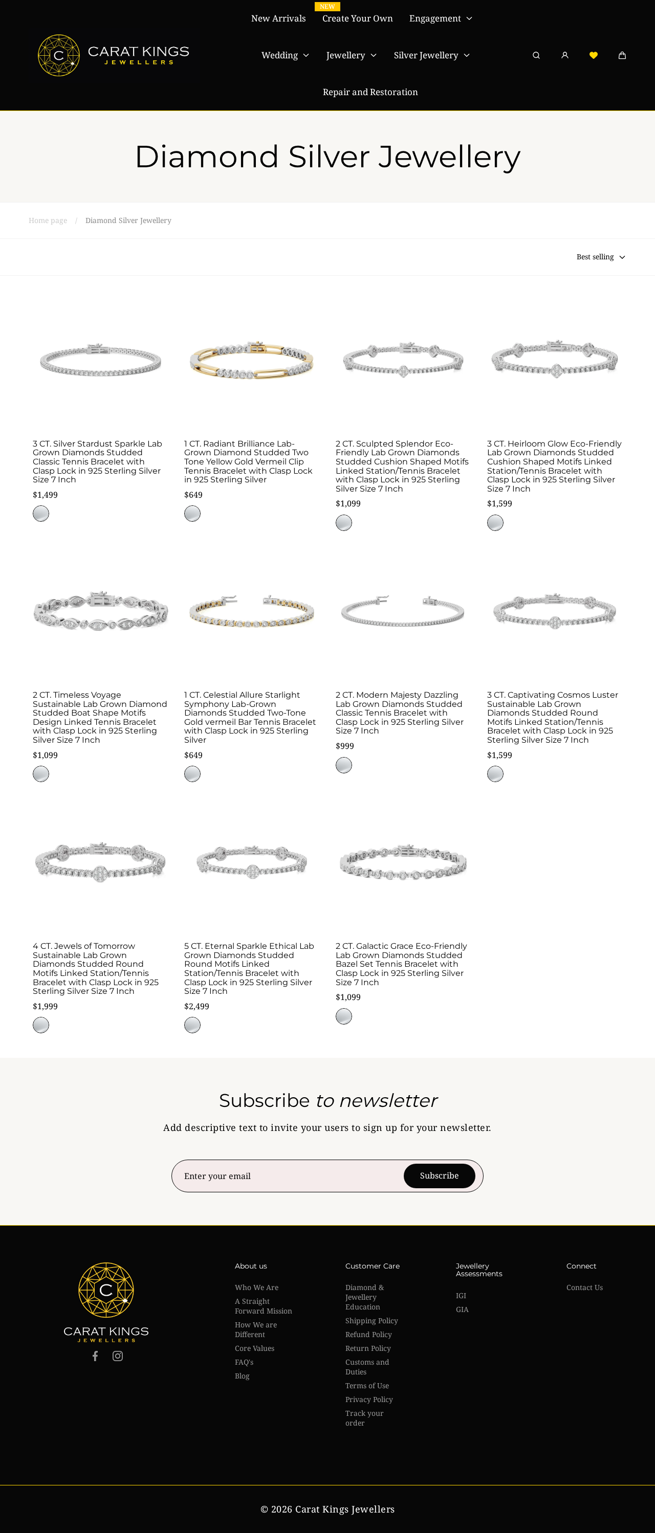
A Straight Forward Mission (263, 1306)
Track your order (364, 1418)
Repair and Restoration (370, 92)
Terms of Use (367, 1385)
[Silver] (41, 513)
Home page (48, 220)
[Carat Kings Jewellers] (114, 55)
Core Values (254, 1348)
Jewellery (345, 55)
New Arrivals (278, 18)
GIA (462, 1309)
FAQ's (244, 1362)
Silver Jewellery (426, 55)
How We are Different (256, 1329)
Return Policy (368, 1348)
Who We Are (256, 1287)
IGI (461, 1295)
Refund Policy (368, 1334)
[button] (622, 55)
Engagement (435, 18)
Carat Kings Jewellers (345, 1509)
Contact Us (584, 1287)
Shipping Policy (371, 1320)
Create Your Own (357, 18)
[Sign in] (565, 55)
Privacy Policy (369, 1399)
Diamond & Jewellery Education (364, 1297)
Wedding (279, 55)
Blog (242, 1376)
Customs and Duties (367, 1366)
